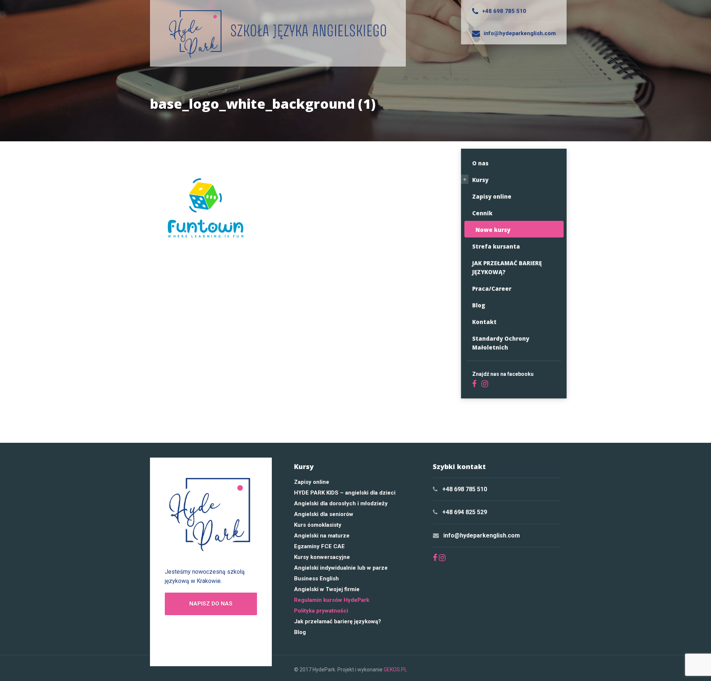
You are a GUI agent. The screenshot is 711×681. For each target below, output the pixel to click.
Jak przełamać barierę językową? (337, 621)
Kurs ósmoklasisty (317, 525)
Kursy (480, 179)
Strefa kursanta (496, 246)
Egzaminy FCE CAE (319, 546)
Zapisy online (491, 196)
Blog (478, 305)
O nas (480, 163)
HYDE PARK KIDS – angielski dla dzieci (344, 492)
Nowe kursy (492, 229)
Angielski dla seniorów (323, 514)
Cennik (482, 213)
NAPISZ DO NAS (211, 603)
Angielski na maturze (322, 535)
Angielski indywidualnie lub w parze (341, 567)
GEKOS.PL (395, 669)
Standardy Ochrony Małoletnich (500, 343)
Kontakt (484, 322)
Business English (316, 578)
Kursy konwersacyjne (322, 557)
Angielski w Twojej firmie (327, 589)
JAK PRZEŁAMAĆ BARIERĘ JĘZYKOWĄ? (507, 267)
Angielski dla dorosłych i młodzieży (341, 503)
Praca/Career (491, 288)
